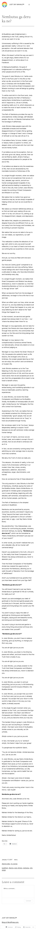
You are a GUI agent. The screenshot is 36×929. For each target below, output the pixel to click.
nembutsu (26, 868)
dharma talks (6, 864)
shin (31, 868)
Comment (28, 900)
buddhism (5, 868)
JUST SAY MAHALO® (16, 4)
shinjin (4, 870)
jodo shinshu (18, 868)
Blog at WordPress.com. (10, 922)
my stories (14, 864)
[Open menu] (29, 5)
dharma (11, 868)
